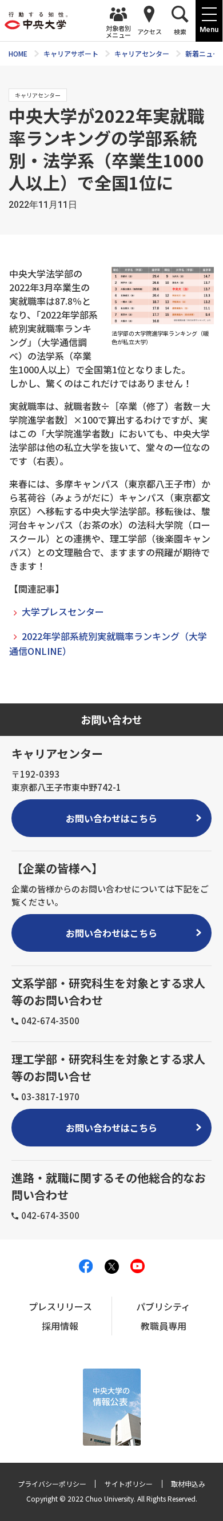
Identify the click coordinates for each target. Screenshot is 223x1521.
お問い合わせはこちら (111, 818)
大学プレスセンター (63, 611)
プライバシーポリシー (52, 1483)
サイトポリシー (129, 1483)
